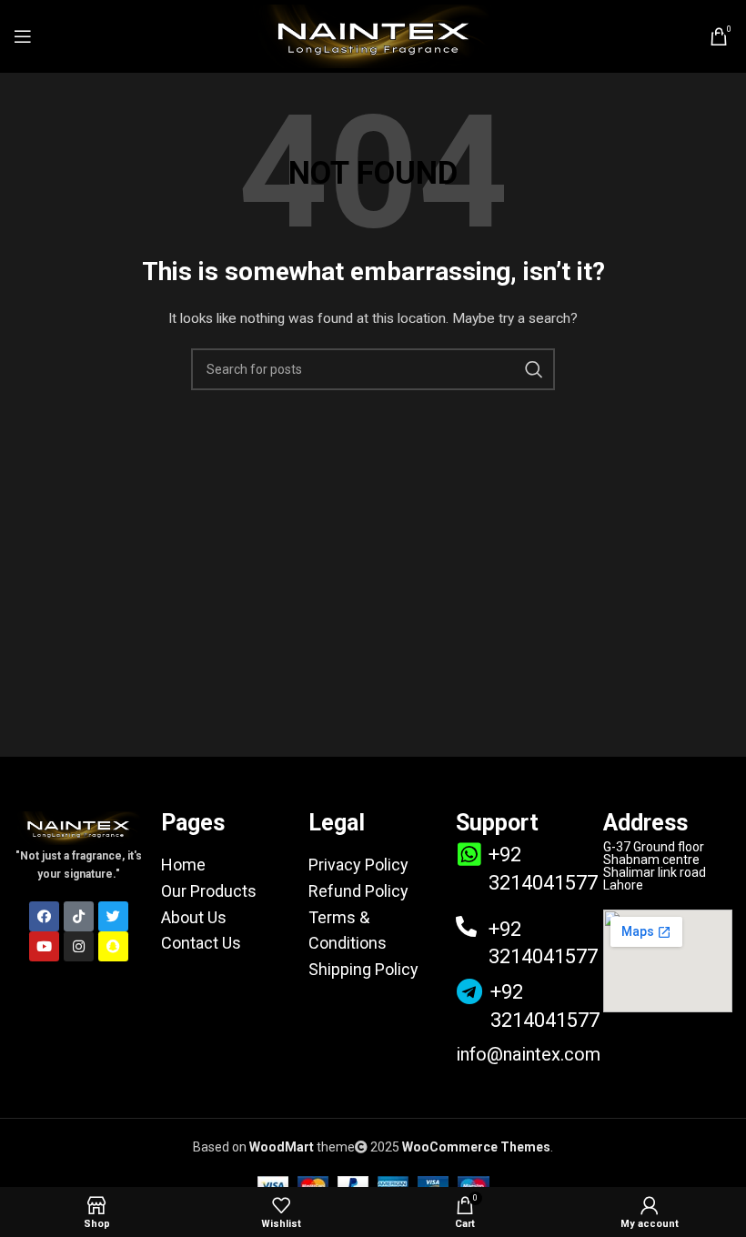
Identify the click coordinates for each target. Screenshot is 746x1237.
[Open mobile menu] (23, 36)
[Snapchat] (113, 946)
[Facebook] (44, 916)
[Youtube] (44, 946)
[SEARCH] (534, 369)
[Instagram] (79, 946)
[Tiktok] (79, 916)
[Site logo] (373, 35)
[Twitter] (113, 916)
